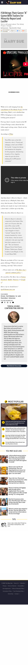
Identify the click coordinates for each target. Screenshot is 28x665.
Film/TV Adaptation (10, 296)
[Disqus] (14, 551)
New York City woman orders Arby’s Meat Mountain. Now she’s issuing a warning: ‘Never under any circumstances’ (17, 501)
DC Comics (3, 296)
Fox (16, 296)
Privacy (4, 585)
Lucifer (19, 296)
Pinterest (16, 280)
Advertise (22, 583)
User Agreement (7, 588)
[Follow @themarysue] (2, 303)
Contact (17, 593)
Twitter (23, 277)
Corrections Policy (7, 591)
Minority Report (4, 298)
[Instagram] (8, 303)
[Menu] (2, 2)
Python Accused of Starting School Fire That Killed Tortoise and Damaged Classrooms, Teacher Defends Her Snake (15, 423)
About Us (16, 583)
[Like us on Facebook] (5, 303)
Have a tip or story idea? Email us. (17, 523)
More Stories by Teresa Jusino (14, 366)
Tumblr (10, 280)
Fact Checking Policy (18, 591)
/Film (11, 134)
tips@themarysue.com (8, 289)
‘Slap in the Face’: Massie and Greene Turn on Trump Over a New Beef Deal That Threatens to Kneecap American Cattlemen (18, 480)
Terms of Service (12, 585)
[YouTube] (13, 303)
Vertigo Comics (12, 298)
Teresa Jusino (5, 28)
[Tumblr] (10, 303)
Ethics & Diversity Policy (18, 588)
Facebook (4, 280)
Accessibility (21, 585)
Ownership (10, 593)
